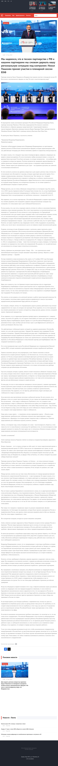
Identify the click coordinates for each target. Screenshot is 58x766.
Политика (28, 15)
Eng (5, 1)
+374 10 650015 (30, 759)
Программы (8, 15)
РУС (8, 1)
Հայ (2, 1)
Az (11, 1)
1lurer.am (31, 749)
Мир (13, 15)
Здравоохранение (20, 15)
